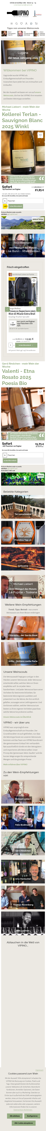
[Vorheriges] (7, 309)
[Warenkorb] (36, 23)
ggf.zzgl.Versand (12, 214)
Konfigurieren (32, 1116)
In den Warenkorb (15, 206)
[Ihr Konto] (26, 23)
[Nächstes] (38, 309)
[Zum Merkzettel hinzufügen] (40, 135)
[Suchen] (16, 23)
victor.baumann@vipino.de (23, 5)
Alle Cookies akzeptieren (24, 1123)
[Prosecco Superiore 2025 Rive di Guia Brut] (23, 291)
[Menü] (11, 23)
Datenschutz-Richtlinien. (23, 1110)
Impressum (39, 1070)
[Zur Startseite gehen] (17, 13)
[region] (23, 309)
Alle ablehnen (15, 1116)
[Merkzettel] (21, 23)
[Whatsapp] (31, 23)
